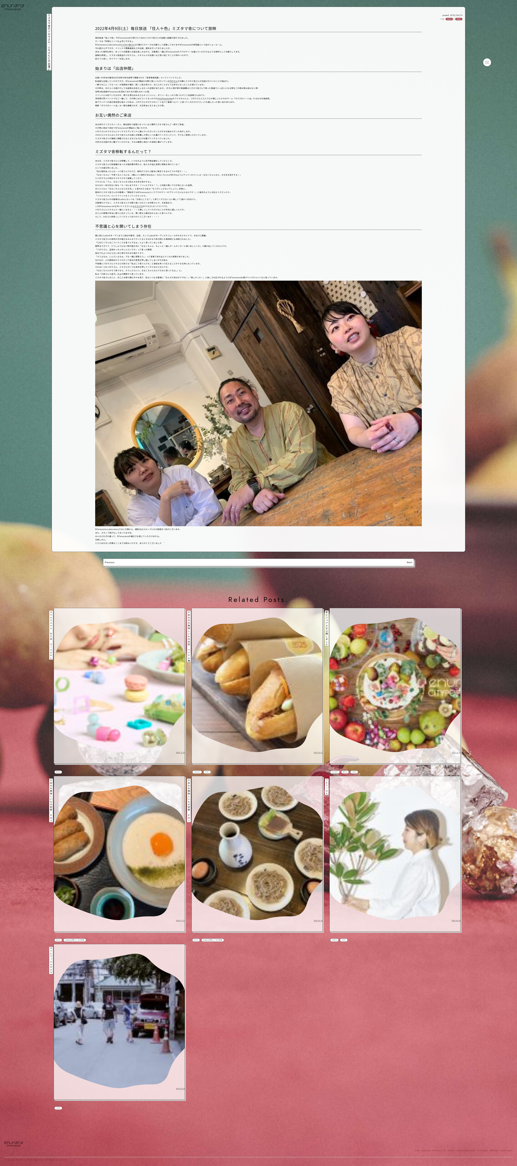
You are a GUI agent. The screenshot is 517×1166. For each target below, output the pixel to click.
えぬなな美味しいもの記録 (74, 940)
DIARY (451, 1150)
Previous (110, 562)
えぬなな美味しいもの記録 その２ (51, 800)
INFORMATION (466, 1150)
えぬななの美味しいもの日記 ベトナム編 (189, 636)
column (197, 772)
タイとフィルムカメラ (51, 960)
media (334, 940)
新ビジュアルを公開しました (326, 628)
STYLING (482, 1150)
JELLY (345, 772)
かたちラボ (138, 206)
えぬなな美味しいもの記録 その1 (189, 800)
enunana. (39, 1159)
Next (409, 562)
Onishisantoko (165, 98)
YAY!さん (173, 81)
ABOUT (426, 1150)
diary (449, 19)
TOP (417, 1150)
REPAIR (494, 1150)
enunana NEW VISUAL (51, 635)
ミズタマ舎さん (128, 44)
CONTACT (506, 1150)
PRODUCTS (439, 1150)
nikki (459, 19)
